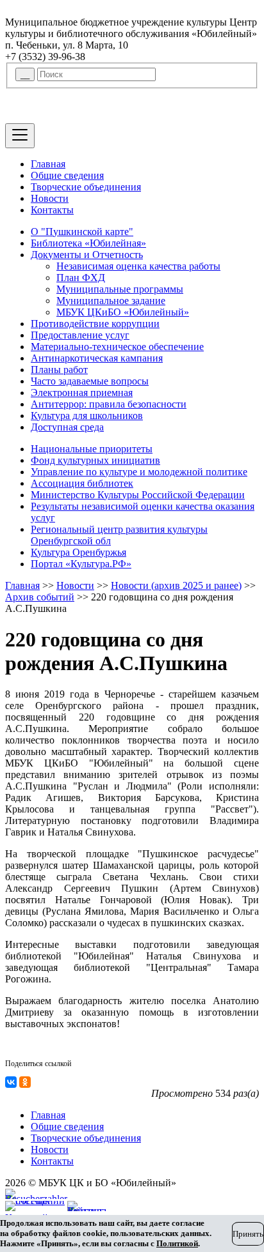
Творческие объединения (86, 186)
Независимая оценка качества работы (138, 266)
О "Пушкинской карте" (82, 231)
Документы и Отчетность (87, 254)
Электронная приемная (82, 392)
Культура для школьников (87, 415)
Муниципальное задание (110, 300)
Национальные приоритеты (92, 448)
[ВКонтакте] (11, 1082)
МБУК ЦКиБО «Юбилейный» (122, 312)
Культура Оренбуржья (78, 552)
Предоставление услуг (80, 335)
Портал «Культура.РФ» (81, 563)
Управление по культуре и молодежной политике (139, 471)
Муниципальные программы (119, 289)
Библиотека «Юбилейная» (88, 243)
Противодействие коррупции (95, 323)
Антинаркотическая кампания (97, 358)
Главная (48, 163)
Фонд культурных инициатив (95, 460)
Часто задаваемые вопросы (90, 381)
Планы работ (59, 369)
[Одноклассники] (25, 1082)
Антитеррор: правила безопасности (108, 404)
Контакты (52, 209)
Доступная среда (67, 427)
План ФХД (80, 277)
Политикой (177, 1243)
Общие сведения (67, 175)
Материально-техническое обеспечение (117, 346)
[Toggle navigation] (20, 135)
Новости (50, 198)
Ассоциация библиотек (82, 483)
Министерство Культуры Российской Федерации (138, 494)
